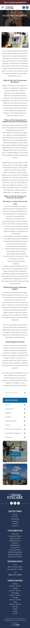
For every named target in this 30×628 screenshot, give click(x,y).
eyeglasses (8, 413)
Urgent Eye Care (15, 538)
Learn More (15, 454)
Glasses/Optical (15, 545)
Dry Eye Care (15, 547)
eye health (8, 417)
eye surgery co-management (13, 429)
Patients (15, 523)
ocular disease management (13, 433)
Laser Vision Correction (15, 556)
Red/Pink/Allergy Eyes (15, 552)
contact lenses (9, 409)
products (7, 425)
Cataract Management (15, 554)
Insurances (15, 521)
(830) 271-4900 (15, 575)
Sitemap (24, 620)
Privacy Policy (18, 620)
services (7, 404)
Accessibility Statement (9, 620)
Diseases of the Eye (15, 536)
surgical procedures (10, 421)
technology (8, 437)
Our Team (15, 517)
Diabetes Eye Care (15, 541)
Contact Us (15, 477)
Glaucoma (15, 543)
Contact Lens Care (15, 550)
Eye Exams (15, 534)
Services (15, 514)
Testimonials (15, 519)
